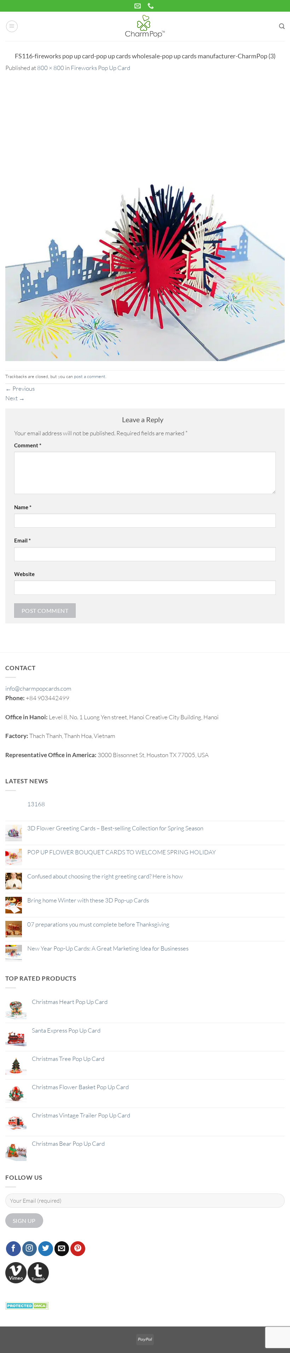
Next (15, 398)
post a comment (89, 376)
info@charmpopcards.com (38, 688)
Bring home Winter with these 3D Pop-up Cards (88, 900)
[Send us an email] (61, 1248)
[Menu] (12, 27)
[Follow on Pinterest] (77, 1248)
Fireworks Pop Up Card (100, 67)
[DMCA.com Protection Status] (27, 1304)
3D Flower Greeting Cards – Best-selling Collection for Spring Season (115, 828)
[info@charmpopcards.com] (138, 6)
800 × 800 (50, 67)
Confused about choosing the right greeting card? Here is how (105, 876)
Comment (27, 445)
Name (22, 507)
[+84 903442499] (151, 6)
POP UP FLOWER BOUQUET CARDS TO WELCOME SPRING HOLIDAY (121, 852)
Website (24, 574)
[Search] (282, 26)
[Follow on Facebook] (13, 1248)
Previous (20, 388)
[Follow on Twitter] (45, 1248)
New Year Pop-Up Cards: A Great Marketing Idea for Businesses (107, 948)
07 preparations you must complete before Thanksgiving (98, 924)
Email (22, 540)
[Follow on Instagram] (29, 1248)
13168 (36, 804)
